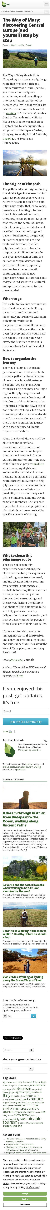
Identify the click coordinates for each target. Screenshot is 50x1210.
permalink (20, 769)
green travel (35, 1092)
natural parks (20, 1099)
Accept (25, 1194)
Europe (34, 1089)
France (5, 1092)
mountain (32, 1096)
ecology (7, 1089)
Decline (25, 1199)
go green (13, 1092)
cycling (6, 767)
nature (37, 1098)
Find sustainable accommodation (18, 11)
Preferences (25, 1205)
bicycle (21, 1082)
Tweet (5, 731)
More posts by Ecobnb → (29, 750)
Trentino (39, 1122)
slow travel (22, 1115)
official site (16, 660)
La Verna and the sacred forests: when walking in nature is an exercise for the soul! (23, 888)
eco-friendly (25, 1086)
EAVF (20, 675)
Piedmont (30, 1102)
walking (37, 767)
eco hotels (37, 1085)
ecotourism (15, 767)
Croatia (17, 1085)
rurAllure (38, 464)
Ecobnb (28, 45)
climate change (8, 1086)
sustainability (11, 1119)
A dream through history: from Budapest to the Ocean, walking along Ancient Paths (24, 819)
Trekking (31, 1123)
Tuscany (7, 1125)
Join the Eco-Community (26, 722)
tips (20, 1122)
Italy (6, 1095)
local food (21, 1096)
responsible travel (24, 1111)
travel (24, 1123)
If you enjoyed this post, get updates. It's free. (23, 695)
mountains (7, 1100)
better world (12, 1082)
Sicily (5, 1115)
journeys (29, 764)
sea (43, 1111)
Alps (5, 1082)
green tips (23, 1092)
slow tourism (27, 767)
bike (27, 1082)
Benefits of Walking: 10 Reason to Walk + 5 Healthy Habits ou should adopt (24, 934)
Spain (33, 1115)
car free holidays (37, 1082)
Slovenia (11, 1116)
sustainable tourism (22, 1120)
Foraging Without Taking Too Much (20, 1144)
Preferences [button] (32, 1187)
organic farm (8, 1102)
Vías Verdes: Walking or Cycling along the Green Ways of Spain (23, 978)
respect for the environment (20, 1107)
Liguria (14, 1096)
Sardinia (38, 1112)
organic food (20, 1102)
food (40, 1089)
